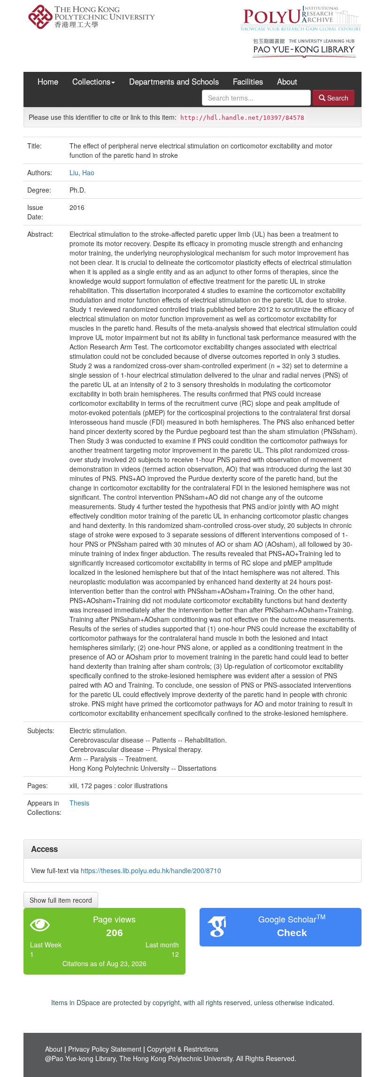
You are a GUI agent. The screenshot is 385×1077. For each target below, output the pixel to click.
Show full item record (61, 900)
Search (336, 97)
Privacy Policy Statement (104, 1049)
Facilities (248, 81)
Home (48, 81)
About (287, 81)
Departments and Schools (174, 81)
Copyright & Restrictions (182, 1049)
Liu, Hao (81, 172)
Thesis (79, 802)
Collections (91, 81)
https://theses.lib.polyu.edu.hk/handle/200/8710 (151, 870)
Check (292, 932)
